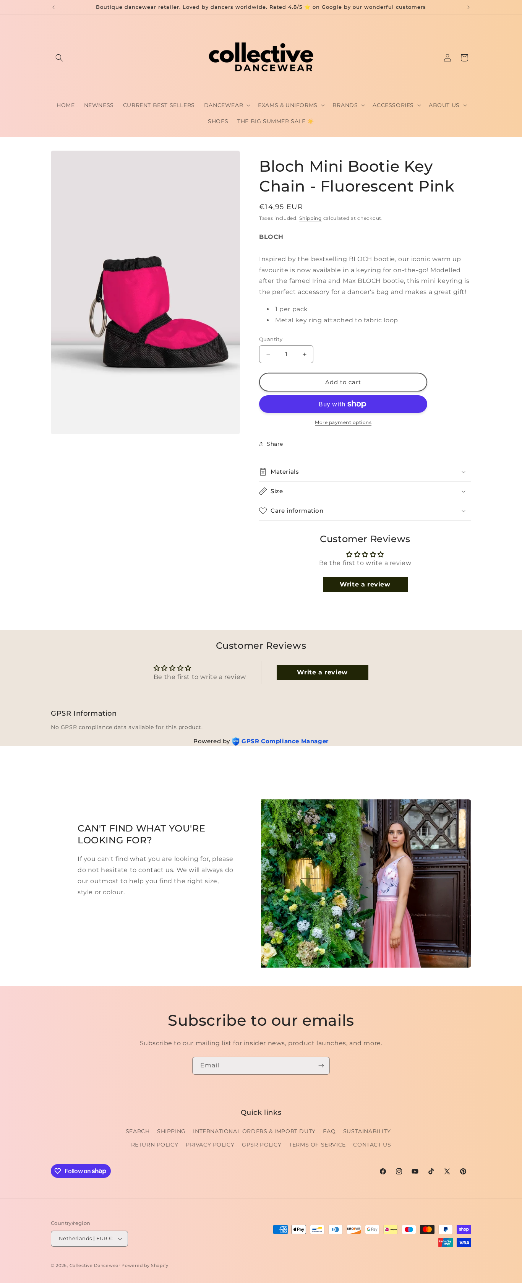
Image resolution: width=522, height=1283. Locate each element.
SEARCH (138, 1131)
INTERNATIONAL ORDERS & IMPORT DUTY (254, 1131)
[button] (59, 57)
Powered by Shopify (145, 1265)
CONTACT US (372, 1144)
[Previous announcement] (53, 7)
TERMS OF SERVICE (317, 1144)
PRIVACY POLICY (210, 1144)
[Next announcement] (468, 7)
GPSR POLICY (262, 1144)
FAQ (329, 1131)
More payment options (343, 422)
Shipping (310, 218)
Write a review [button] (365, 584)
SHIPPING (171, 1131)
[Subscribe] (321, 1066)
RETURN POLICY (154, 1144)
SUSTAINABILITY (367, 1131)
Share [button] (275, 443)
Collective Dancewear (95, 1265)
